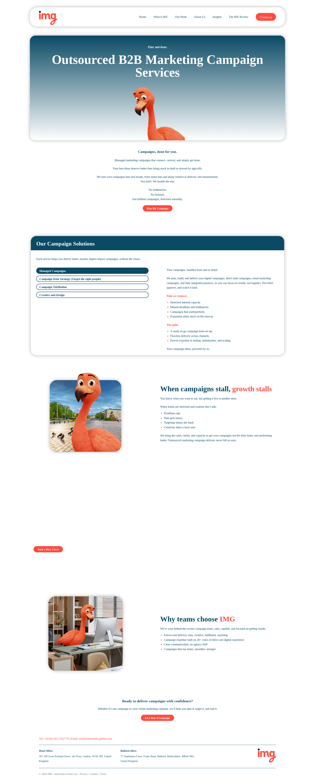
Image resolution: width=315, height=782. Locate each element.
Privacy (84, 774)
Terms (103, 774)
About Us (199, 16)
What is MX (160, 16)
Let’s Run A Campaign (157, 718)
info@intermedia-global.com (95, 738)
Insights (217, 16)
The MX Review (238, 16)
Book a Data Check (48, 549)
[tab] (92, 271)
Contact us (266, 17)
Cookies (94, 774)
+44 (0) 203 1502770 (56, 738)
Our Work (181, 16)
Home (142, 16)
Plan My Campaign (157, 208)
